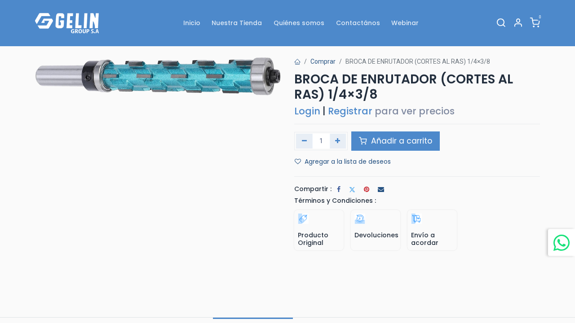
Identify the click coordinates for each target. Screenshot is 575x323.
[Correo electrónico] (381, 189)
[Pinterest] (366, 189)
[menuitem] (191, 23)
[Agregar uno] (338, 141)
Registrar (350, 111)
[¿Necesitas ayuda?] (561, 242)
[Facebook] (339, 189)
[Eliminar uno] (304, 141)
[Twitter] (352, 189)
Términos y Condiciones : (335, 200)
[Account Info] (518, 23)
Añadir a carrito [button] (400, 140)
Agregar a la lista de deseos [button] (348, 161)
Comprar (323, 61)
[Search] (501, 23)
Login (307, 111)
